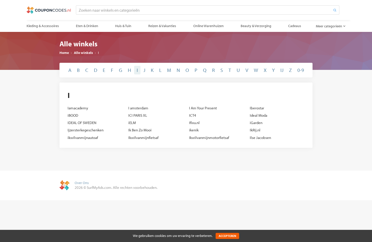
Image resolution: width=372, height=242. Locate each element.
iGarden (256, 122)
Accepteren (227, 236)
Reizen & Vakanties (162, 26)
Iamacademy (78, 108)
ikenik (194, 130)
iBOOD (73, 115)
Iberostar (257, 108)
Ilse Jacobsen (260, 137)
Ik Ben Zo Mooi (140, 130)
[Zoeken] (334, 10)
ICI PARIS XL (137, 115)
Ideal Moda (258, 115)
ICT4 (192, 115)
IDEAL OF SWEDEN (82, 122)
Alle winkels (83, 52)
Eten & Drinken (87, 26)
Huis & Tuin (123, 26)
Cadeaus (294, 26)
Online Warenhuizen (208, 26)
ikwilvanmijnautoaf (83, 137)
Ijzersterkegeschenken (86, 130)
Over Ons (82, 183)
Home (64, 52)
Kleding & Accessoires (43, 26)
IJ (281, 70)
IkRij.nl (255, 130)
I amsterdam (138, 108)
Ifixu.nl (194, 122)
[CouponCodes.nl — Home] (49, 10)
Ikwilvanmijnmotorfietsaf (209, 137)
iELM (132, 122)
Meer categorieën (329, 26)
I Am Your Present (203, 108)
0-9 (300, 70)
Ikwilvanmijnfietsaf (143, 137)
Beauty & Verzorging (256, 26)
